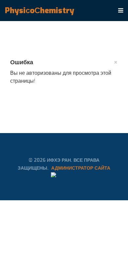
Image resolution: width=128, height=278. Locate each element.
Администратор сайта (80, 168)
